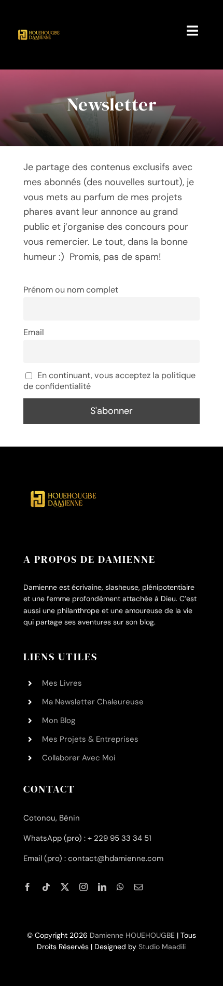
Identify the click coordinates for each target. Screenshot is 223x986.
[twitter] (65, 887)
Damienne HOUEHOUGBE (132, 935)
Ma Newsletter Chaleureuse (93, 702)
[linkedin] (102, 887)
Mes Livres (62, 683)
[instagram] (83, 887)
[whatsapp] (120, 887)
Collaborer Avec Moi (79, 758)
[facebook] (27, 887)
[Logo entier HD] (37, 15)
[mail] (138, 887)
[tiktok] (46, 887)
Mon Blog (58, 720)
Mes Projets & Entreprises (90, 739)
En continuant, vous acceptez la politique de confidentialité (109, 381)
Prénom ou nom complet (70, 289)
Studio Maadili (162, 946)
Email (33, 332)
